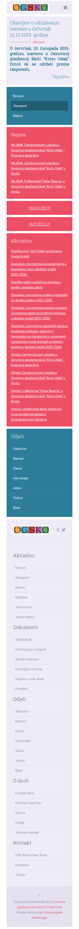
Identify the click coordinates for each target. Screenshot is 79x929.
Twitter (20, 875)
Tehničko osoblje (26, 832)
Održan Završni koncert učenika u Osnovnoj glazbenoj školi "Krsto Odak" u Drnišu (38, 378)
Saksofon (20, 449)
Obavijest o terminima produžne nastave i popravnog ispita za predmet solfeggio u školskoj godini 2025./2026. (39, 313)
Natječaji (21, 597)
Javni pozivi (23, 607)
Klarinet (18, 458)
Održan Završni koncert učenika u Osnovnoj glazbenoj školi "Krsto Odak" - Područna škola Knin (38, 360)
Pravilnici (21, 689)
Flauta (17, 468)
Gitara (17, 488)
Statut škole (23, 639)
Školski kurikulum (27, 659)
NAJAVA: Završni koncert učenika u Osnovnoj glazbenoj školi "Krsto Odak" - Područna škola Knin (38, 150)
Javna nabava (25, 617)
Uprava (20, 813)
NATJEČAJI (39, 224)
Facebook (22, 865)
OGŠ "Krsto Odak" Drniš (31, 855)
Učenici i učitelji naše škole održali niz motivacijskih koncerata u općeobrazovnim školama (36, 414)
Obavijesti (39, 42)
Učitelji (19, 822)
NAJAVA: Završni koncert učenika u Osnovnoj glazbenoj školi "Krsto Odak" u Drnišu (38, 168)
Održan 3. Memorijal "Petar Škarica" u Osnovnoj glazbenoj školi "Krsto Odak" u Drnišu (38, 396)
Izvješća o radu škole (29, 679)
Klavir (17, 507)
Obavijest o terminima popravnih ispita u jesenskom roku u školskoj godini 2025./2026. (38, 269)
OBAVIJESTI (39, 208)
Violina (17, 498)
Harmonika (20, 478)
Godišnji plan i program (31, 649)
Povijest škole (24, 793)
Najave (18, 115)
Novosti (18, 96)
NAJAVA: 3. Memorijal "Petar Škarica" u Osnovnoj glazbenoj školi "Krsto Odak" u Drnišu (38, 186)
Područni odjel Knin (28, 803)
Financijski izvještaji (28, 669)
